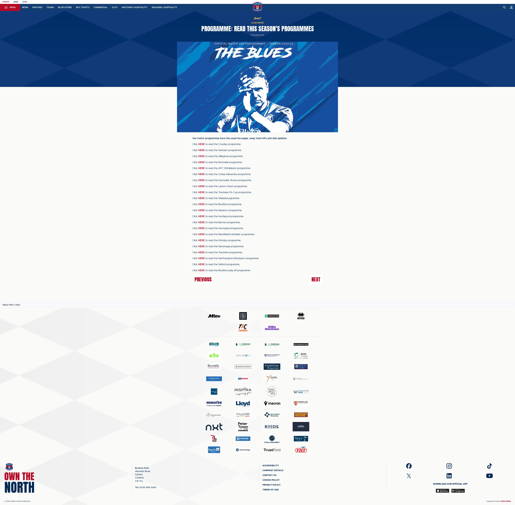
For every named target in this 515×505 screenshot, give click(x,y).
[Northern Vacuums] (301, 414)
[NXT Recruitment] (214, 426)
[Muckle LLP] (243, 414)
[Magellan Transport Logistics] (301, 403)
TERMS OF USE (270, 490)
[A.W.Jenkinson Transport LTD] (243, 344)
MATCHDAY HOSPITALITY (134, 7)
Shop (16, 2)
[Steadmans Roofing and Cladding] (243, 438)
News (25, 7)
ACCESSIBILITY (270, 466)
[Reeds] (272, 426)
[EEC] (301, 366)
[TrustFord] (272, 450)
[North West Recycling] (272, 414)
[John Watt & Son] (272, 391)
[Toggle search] (504, 7)
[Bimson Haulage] (243, 355)
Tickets (5, 2)
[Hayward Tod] (214, 391)
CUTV (25, 2)
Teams (50, 7)
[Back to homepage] (257, 7)
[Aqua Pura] (214, 344)
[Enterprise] (272, 315)
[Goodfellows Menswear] (214, 378)
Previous (203, 279)
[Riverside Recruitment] (301, 426)
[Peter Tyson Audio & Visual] (243, 426)
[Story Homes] (301, 438)
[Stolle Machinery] (272, 438)
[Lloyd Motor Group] (243, 403)
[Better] (214, 355)
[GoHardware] (243, 378)
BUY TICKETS (82, 7)
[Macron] (272, 403)
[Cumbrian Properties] (272, 366)
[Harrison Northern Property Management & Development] (301, 378)
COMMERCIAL (101, 7)
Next (316, 279)
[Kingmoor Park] (301, 391)
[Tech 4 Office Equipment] (214, 449)
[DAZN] (243, 315)
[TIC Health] (243, 328)
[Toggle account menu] (511, 7)
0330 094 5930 (145, 487)
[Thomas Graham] (243, 449)
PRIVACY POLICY (271, 485)
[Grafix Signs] (272, 378)
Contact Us (269, 475)
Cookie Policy (271, 480)
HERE (201, 144)
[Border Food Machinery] (272, 355)
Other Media (506, 501)
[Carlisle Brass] (243, 366)
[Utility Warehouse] (272, 328)
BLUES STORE (65, 7)
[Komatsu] (214, 403)
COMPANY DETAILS (273, 470)
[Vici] (301, 449)
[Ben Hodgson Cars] (301, 344)
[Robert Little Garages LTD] (214, 438)
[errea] (301, 315)
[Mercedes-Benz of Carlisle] (214, 414)
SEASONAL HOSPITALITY (164, 7)
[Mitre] (214, 315)
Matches (37, 7)
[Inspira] (243, 391)
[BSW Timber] (301, 355)
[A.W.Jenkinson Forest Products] (272, 344)
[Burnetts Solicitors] (214, 366)
